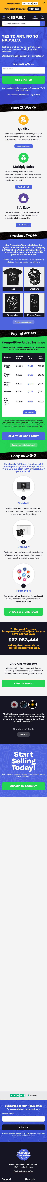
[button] (14, 704)
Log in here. (35, 95)
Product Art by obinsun (23, 322)
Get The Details (23, 187)
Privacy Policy (30, 1133)
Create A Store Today (23, 611)
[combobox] (21, 23)
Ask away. (36, 88)
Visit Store (23, 734)
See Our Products (23, 146)
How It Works (23, 225)
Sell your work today (23, 436)
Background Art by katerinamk (23, 445)
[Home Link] (16, 17)
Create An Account (23, 786)
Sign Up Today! (24, 683)
